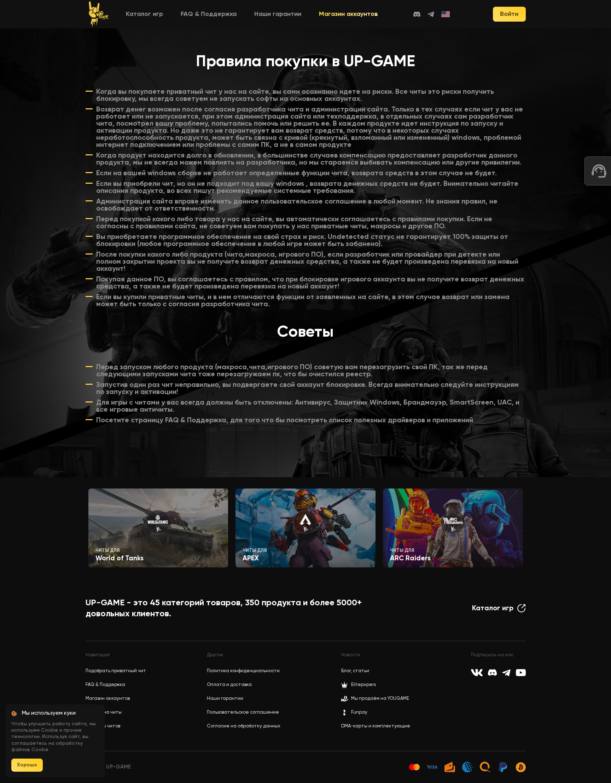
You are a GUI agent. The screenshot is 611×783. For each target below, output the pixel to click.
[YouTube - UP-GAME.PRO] (521, 673)
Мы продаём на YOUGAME (380, 698)
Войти (509, 14)
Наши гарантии (277, 14)
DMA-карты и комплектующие (375, 726)
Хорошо (27, 764)
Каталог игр (144, 14)
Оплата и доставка (229, 684)
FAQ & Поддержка (209, 14)
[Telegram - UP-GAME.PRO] (430, 14)
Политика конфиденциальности (243, 671)
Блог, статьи (355, 671)
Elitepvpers (363, 684)
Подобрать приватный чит (116, 671)
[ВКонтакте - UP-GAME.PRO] (477, 672)
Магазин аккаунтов (348, 14)
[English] (445, 14)
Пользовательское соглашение (243, 712)
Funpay (359, 712)
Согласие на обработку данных (243, 726)
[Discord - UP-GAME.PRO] (416, 14)
